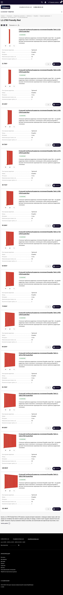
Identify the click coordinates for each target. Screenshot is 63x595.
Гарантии (3, 565)
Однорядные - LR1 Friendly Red (8, 17)
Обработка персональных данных (9, 571)
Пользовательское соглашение (8, 569)
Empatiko (36, 16)
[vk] (18, 545)
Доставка (3, 561)
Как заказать (4, 559)
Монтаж (3, 567)
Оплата (2, 563)
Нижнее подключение (45, 16)
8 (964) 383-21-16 (38, 7)
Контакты (3, 557)
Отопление (9, 16)
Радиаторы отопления (19, 16)
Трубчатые (29, 16)
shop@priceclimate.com (33, 539)
